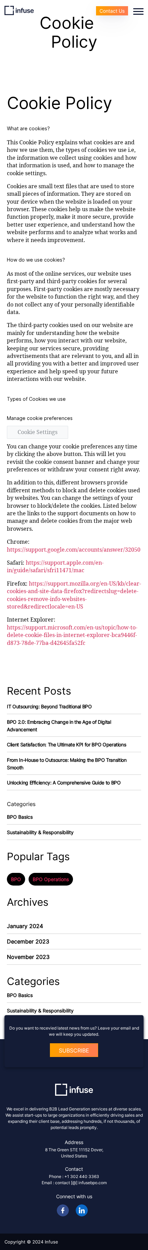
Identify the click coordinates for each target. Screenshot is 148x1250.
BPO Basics (20, 817)
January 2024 (25, 926)
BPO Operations (51, 879)
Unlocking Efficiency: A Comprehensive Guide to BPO (64, 782)
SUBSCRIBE (74, 1050)
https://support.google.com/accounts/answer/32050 (73, 549)
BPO (16, 879)
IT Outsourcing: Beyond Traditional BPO (49, 706)
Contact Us (112, 11)
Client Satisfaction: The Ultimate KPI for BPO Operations (66, 744)
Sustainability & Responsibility (40, 832)
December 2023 (28, 941)
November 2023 (28, 956)
